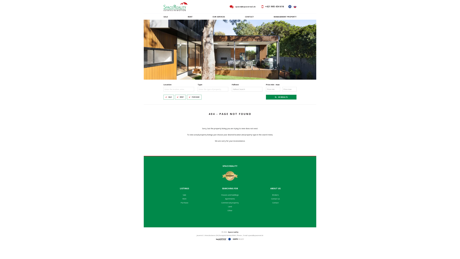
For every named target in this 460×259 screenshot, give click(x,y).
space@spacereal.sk (245, 6)
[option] (230, 50)
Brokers (275, 195)
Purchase (195, 97)
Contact (249, 17)
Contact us (275, 198)
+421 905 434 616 (274, 6)
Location (167, 84)
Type (200, 84)
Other (229, 210)
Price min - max (273, 84)
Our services (219, 17)
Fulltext (235, 84)
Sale (166, 17)
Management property (285, 17)
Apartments (230, 198)
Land (230, 206)
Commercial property (230, 202)
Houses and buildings (230, 195)
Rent (190, 17)
